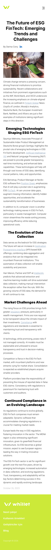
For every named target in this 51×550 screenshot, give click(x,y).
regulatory (15, 312)
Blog (6, 530)
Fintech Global (32, 103)
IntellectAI (38, 273)
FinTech (11, 190)
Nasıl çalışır (10, 512)
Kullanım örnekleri (14, 518)
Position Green (28, 183)
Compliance (26, 322)
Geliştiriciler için (12, 524)
